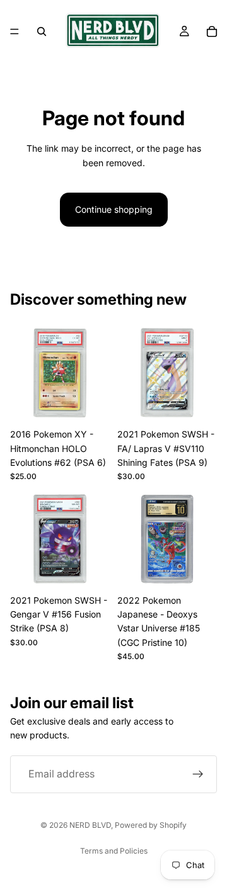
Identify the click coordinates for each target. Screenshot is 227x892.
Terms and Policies (114, 850)
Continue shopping (114, 209)
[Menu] (14, 31)
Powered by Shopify (151, 825)
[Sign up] (198, 774)
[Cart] (212, 31)
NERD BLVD (90, 825)
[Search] (41, 31)
